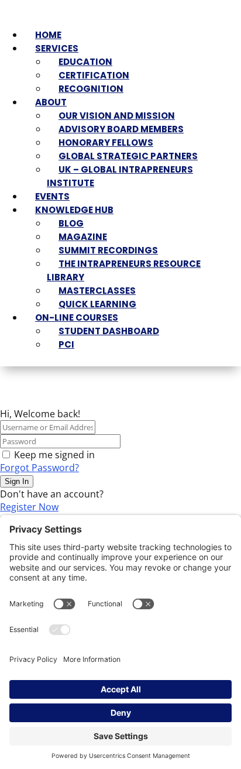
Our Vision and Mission (116, 115)
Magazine (82, 237)
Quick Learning (97, 304)
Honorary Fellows (105, 142)
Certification (93, 75)
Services (56, 48)
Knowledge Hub (74, 210)
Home (48, 35)
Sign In (17, 481)
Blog (71, 223)
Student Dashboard (108, 331)
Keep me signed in (54, 454)
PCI (66, 344)
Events (52, 196)
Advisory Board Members (121, 129)
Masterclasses (97, 290)
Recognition (90, 89)
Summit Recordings (108, 250)
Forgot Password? (39, 467)
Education (85, 62)
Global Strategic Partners (128, 156)
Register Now (29, 506)
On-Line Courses (76, 317)
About (51, 102)
